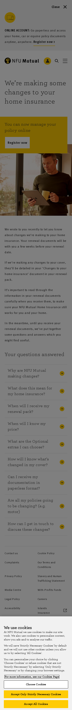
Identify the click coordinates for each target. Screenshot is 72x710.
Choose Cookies (36, 684)
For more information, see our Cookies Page (32, 676)
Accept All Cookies (36, 704)
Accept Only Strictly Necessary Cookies (36, 694)
